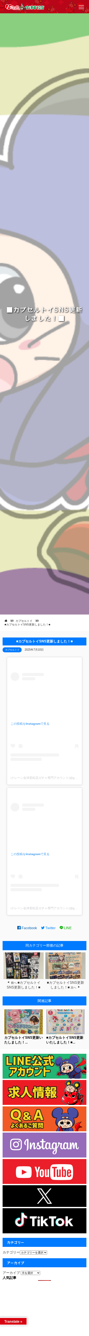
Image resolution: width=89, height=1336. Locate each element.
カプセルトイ (12, 649)
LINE (67, 928)
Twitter (50, 928)
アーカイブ (11, 1273)
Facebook (29, 928)
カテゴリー (11, 1252)
